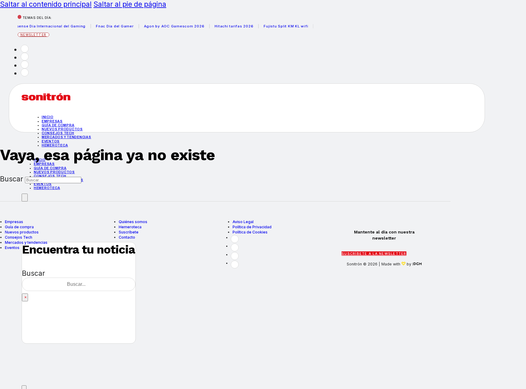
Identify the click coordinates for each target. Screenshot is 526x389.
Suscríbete (129, 232)
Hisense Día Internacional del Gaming (45, 26)
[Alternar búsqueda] (25, 198)
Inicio (48, 117)
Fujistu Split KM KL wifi (282, 26)
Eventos (51, 141)
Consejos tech (58, 133)
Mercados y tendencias (66, 137)
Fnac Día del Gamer (111, 26)
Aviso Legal (243, 221)
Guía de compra (58, 125)
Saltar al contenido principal (46, 4)
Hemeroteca (47, 188)
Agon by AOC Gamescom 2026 (170, 26)
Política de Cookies (250, 232)
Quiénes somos (133, 221)
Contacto (127, 237)
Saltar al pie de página (129, 4)
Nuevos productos (62, 129)
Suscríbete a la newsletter (374, 253)
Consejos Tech (18, 237)
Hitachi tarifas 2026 (230, 26)
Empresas (52, 121)
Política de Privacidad (252, 227)
